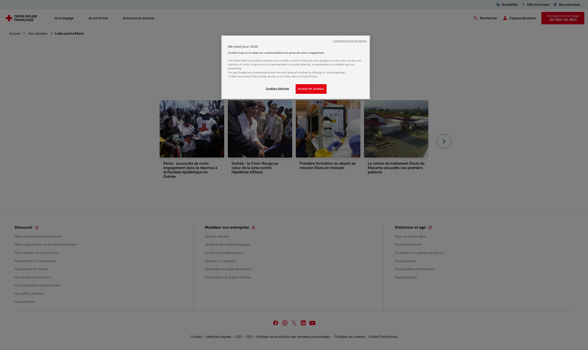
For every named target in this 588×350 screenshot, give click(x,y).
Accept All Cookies (311, 88)
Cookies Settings (277, 88)
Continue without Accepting (350, 40)
